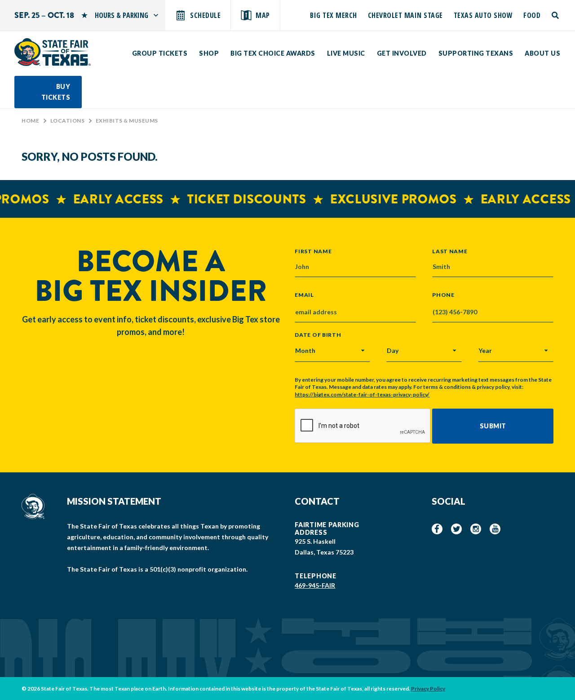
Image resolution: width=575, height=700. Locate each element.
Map (263, 15)
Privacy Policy (428, 688)
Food (531, 15)
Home (30, 120)
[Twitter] (456, 529)
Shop (209, 53)
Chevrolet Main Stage (405, 15)
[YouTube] (495, 529)
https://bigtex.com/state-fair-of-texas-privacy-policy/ (362, 394)
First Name (313, 251)
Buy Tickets (56, 92)
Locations (67, 120)
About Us (542, 53)
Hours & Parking (121, 15)
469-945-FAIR (315, 585)
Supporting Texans (475, 53)
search (556, 15)
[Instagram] (475, 529)
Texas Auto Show (483, 15)
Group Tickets (160, 53)
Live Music (346, 53)
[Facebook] (437, 529)
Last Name (449, 251)
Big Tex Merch (333, 15)
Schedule (205, 15)
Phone (443, 295)
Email (304, 295)
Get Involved (402, 53)
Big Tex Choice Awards (272, 53)
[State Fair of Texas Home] (52, 52)
